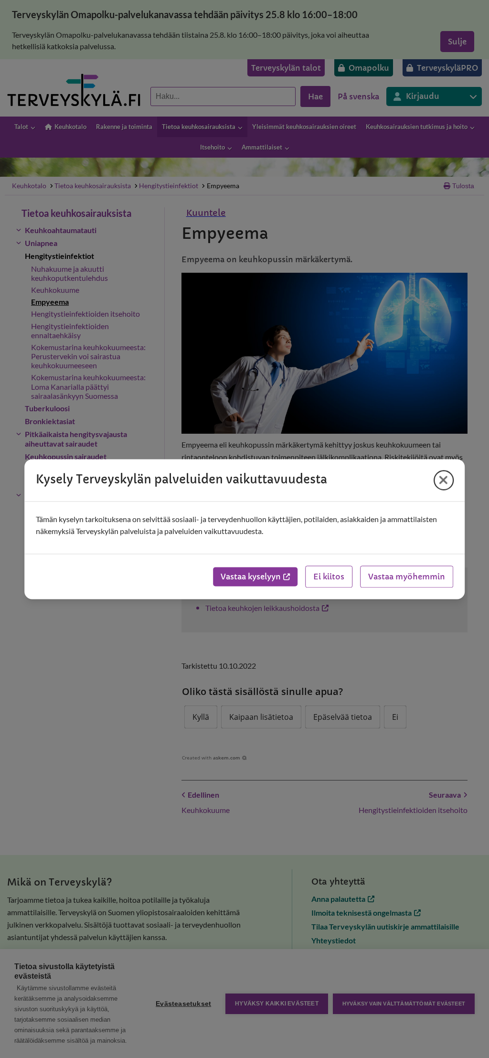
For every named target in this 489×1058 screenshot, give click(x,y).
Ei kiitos (328, 576)
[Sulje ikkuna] (443, 480)
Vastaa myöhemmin (406, 576)
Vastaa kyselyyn (251, 576)
